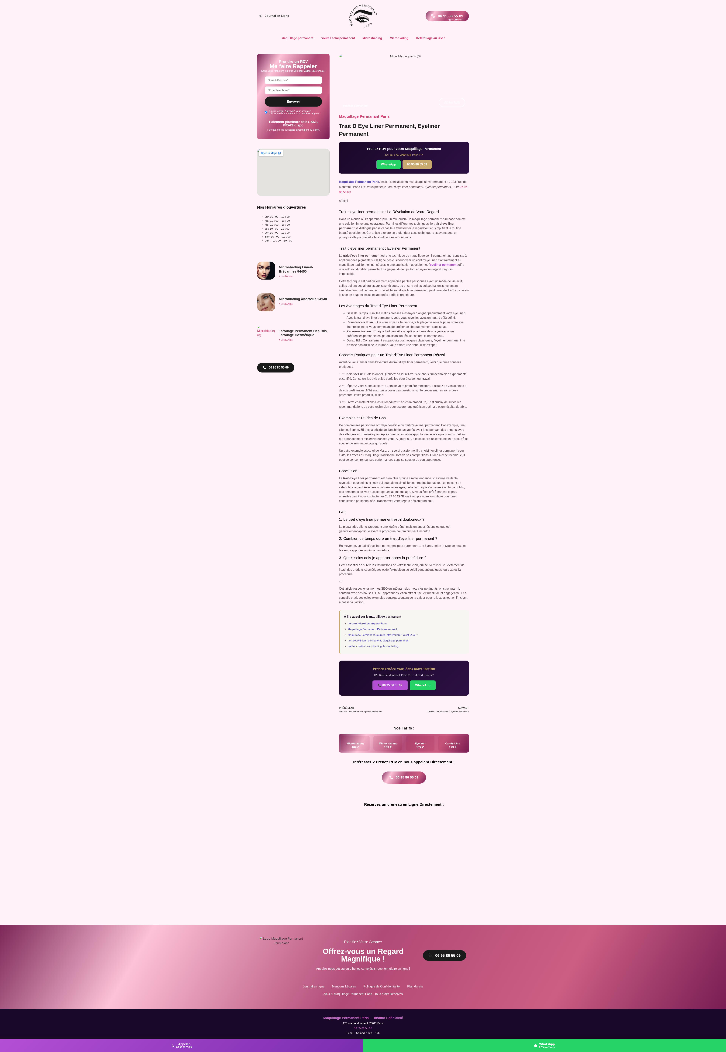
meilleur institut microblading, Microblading (373, 646)
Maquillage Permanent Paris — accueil (372, 629)
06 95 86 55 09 (417, 164)
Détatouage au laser (430, 38)
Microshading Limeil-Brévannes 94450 (296, 269)
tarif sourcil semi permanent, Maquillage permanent (378, 640)
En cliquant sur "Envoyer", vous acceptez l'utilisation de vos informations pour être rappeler (294, 112)
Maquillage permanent (297, 38)
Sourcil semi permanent (338, 38)
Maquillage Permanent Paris (359, 181)
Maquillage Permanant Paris (364, 116)
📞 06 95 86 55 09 (390, 685)
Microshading (372, 38)
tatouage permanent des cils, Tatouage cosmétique (303, 333)
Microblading (399, 38)
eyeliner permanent (444, 264)
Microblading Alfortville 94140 (303, 299)
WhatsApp (388, 164)
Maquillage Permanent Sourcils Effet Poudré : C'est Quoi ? (383, 634)
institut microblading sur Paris (367, 623)
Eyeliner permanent (355, 105)
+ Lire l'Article (286, 276)
